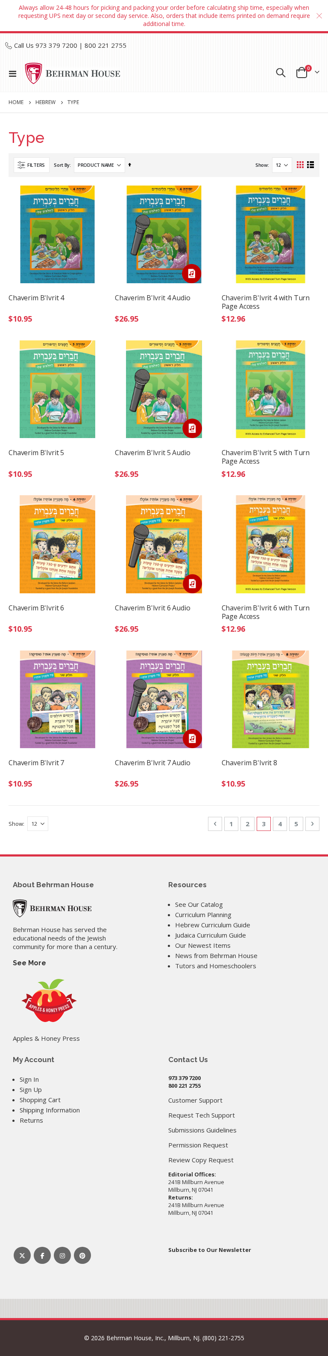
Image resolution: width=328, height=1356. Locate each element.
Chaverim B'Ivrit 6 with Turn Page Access (266, 612)
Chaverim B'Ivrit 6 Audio (152, 608)
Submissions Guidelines (202, 1130)
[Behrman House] (52, 907)
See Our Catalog (199, 904)
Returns (31, 1120)
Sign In (29, 1079)
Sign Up (31, 1089)
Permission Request (198, 1145)
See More (29, 963)
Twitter (22, 1255)
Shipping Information (50, 1110)
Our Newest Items (203, 945)
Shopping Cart (40, 1099)
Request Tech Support (201, 1115)
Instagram (62, 1255)
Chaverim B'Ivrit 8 (249, 762)
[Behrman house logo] (72, 73)
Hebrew (45, 102)
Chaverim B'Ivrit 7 (36, 762)
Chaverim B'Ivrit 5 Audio (152, 452)
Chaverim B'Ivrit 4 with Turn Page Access (266, 302)
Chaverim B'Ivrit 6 (36, 608)
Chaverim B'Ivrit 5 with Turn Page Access (266, 456)
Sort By (62, 165)
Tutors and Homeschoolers (215, 965)
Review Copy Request (201, 1160)
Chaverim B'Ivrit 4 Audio (152, 297)
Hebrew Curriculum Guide (212, 924)
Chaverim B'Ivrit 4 (36, 297)
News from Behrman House (216, 955)
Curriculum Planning (203, 914)
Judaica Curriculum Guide (210, 935)
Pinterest (82, 1255)
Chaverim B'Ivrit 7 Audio (152, 762)
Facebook (42, 1255)
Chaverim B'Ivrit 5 (36, 452)
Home (16, 102)
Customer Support (195, 1100)
